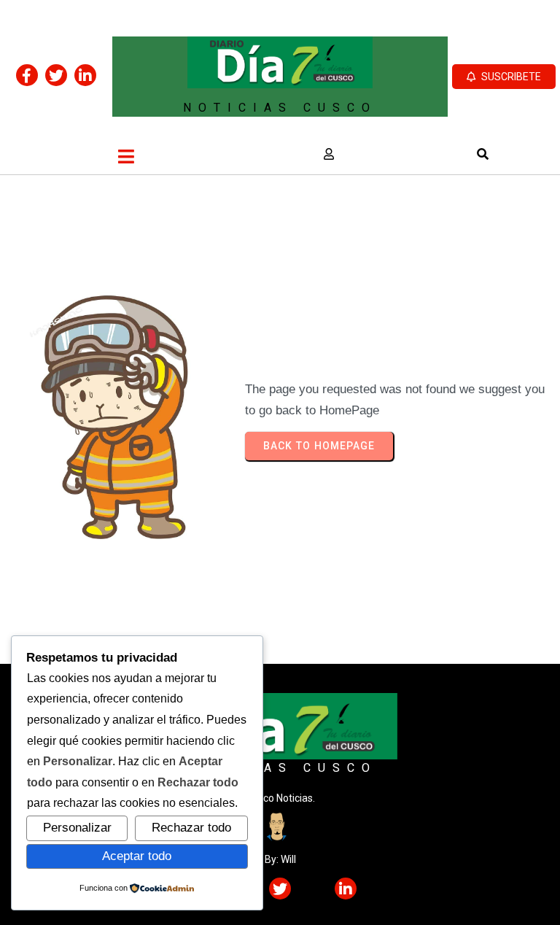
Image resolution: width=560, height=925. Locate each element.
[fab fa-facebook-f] (27, 75)
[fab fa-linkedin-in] (85, 75)
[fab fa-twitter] (56, 75)
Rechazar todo (191, 827)
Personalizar (77, 827)
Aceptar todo (136, 855)
